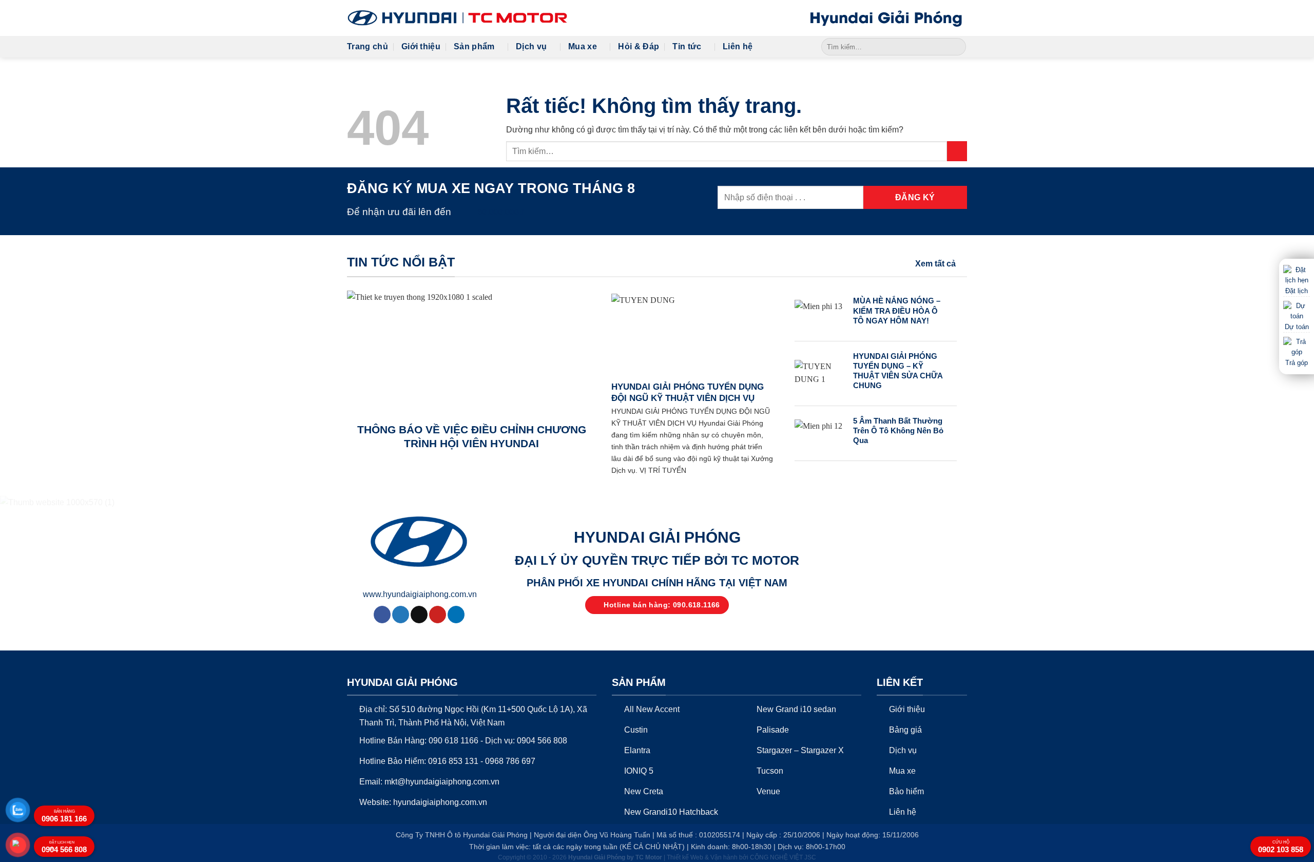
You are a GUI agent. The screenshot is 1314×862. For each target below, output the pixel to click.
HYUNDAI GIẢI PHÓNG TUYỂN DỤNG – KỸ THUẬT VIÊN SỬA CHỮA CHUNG (897, 371)
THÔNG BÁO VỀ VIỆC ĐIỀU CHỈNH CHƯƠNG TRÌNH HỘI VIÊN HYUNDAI (471, 437)
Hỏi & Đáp (638, 46)
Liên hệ (737, 46)
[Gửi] (956, 46)
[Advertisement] (657, 646)
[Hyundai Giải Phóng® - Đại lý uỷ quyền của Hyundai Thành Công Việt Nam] (457, 18)
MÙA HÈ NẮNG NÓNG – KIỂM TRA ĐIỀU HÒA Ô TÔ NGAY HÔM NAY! (896, 310)
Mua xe (582, 46)
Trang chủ (367, 46)
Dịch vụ (531, 46)
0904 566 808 (64, 847)
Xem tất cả (935, 263)
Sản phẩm (474, 46)
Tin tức (686, 46)
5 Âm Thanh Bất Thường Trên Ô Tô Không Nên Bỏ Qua (898, 431)
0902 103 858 (1280, 847)
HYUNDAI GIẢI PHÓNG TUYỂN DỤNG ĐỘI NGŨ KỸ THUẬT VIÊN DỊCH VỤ (687, 392)
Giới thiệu (420, 46)
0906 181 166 (64, 816)
